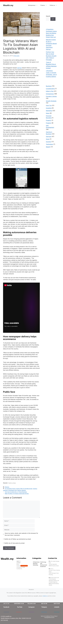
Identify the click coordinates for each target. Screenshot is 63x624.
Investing (48, 108)
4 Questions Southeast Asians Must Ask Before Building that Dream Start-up (51, 33)
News (47, 113)
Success (48, 141)
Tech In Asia (12, 483)
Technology (49, 144)
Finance (42, 5)
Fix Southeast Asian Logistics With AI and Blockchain (18, 488)
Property (48, 120)
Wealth (48, 147)
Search (48, 16)
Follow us (52, 5)
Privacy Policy (54, 616)
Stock (47, 139)
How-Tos (49, 105)
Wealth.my (8, 5)
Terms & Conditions (45, 616)
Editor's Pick (49, 91)
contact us (44, 596)
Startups (7, 487)
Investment (43, 566)
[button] (37, 5)
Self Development (43, 564)
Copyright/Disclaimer (49, 617)
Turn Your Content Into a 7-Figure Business (16, 492)
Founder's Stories (51, 96)
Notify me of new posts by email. (14, 543)
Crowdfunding (50, 88)
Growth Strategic (51, 101)
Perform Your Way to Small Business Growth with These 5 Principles (51, 55)
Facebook (6, 607)
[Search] (52, 19)
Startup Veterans (21, 490)
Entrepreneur (31, 5)
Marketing (49, 110)
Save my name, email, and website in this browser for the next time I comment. (21, 534)
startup (19, 68)
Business (48, 86)
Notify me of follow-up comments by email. (17, 539)
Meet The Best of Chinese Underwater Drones (17, 493)
